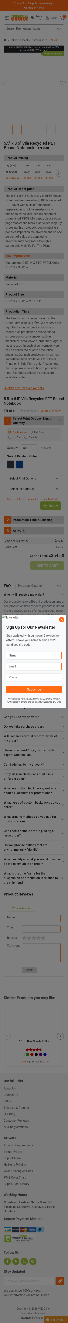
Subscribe (34, 689)
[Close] (61, 619)
